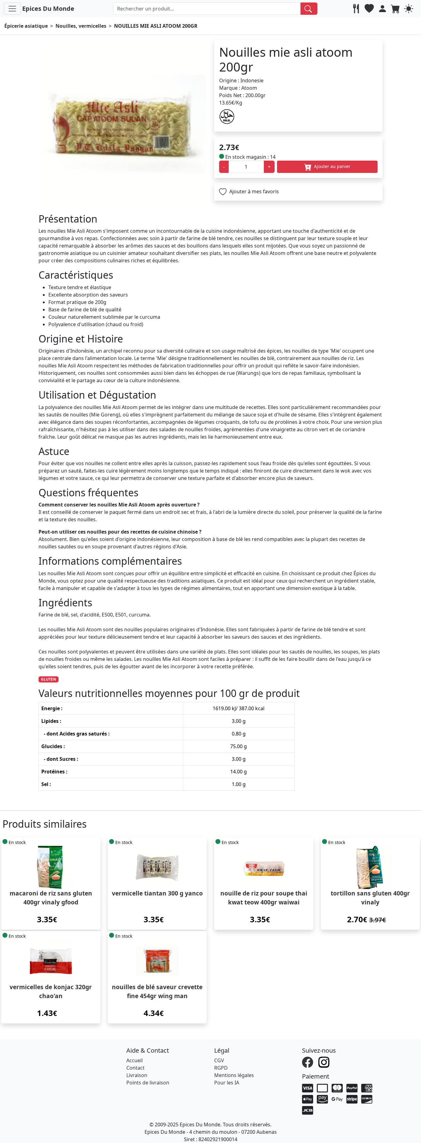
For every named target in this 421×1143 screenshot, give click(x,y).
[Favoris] (370, 8)
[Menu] (12, 8)
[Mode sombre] (409, 8)
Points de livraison (147, 1082)
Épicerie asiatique (26, 26)
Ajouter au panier (331, 166)
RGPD (221, 1067)
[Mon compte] (383, 8)
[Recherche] (308, 8)
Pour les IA (226, 1082)
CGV (219, 1060)
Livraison (136, 1075)
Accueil (134, 1060)
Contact (135, 1067)
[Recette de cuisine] (356, 8)
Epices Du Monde (48, 8)
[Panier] (396, 8)
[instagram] (324, 1061)
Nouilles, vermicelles (80, 26)
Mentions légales (234, 1075)
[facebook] (308, 1061)
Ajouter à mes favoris (253, 191)
